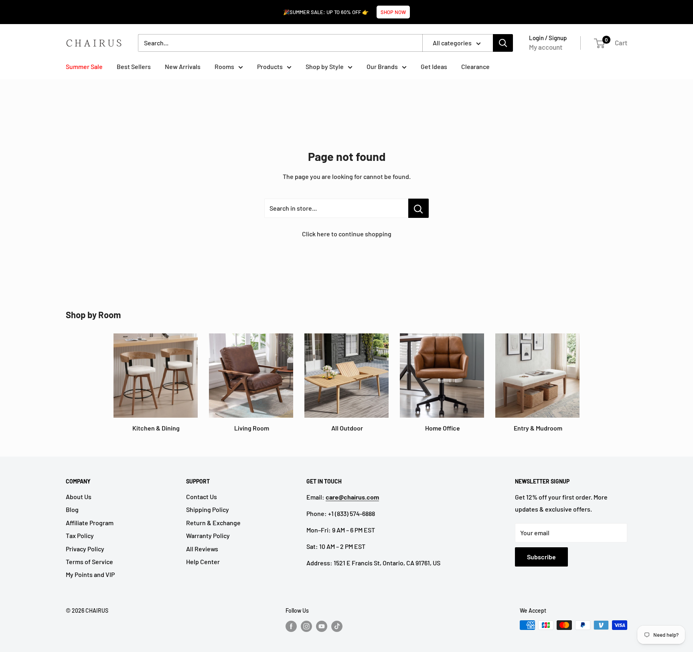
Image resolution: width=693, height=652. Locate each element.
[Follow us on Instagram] (306, 626)
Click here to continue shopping (346, 234)
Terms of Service (89, 561)
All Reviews (202, 548)
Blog (72, 509)
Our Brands (382, 66)
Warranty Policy (208, 535)
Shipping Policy (207, 509)
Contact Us (201, 496)
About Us (78, 496)
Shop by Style (325, 66)
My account (545, 47)
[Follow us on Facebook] (291, 626)
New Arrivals (183, 66)
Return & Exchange (213, 522)
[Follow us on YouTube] (321, 626)
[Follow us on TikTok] (336, 626)
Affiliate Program (89, 522)
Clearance (475, 66)
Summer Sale (84, 66)
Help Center (203, 561)
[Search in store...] (418, 208)
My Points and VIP (90, 574)
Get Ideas (434, 66)
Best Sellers (134, 66)
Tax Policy (80, 535)
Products (270, 66)
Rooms (224, 66)
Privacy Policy (85, 548)
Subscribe (541, 557)
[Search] (503, 43)
